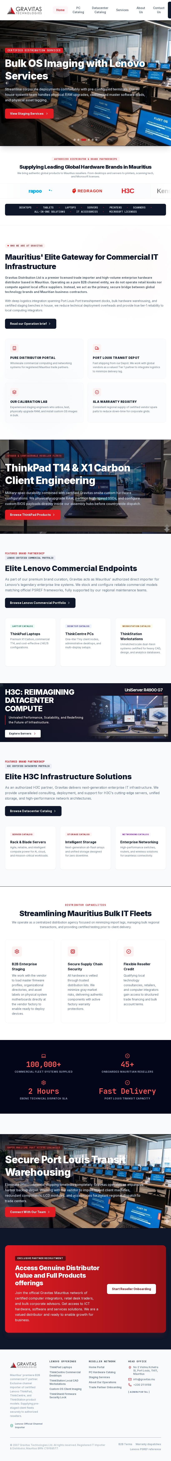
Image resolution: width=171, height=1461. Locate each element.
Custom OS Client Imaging (65, 1388)
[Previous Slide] (7, 83)
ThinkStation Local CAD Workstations (63, 1382)
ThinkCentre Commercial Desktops (64, 1374)
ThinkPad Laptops (60, 1367)
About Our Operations (102, 1382)
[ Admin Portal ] (139, 1392)
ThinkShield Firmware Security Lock (62, 1395)
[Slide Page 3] (82, 140)
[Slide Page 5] (93, 140)
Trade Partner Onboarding (105, 1387)
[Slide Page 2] (78, 140)
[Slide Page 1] (75, 140)
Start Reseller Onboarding (131, 1289)
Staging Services (99, 1377)
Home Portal (96, 1367)
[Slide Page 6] (96, 140)
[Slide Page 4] (87, 140)
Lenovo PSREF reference (145, 1449)
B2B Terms (125, 1444)
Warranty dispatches (148, 1444)
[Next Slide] (164, 83)
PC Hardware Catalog (102, 1372)
